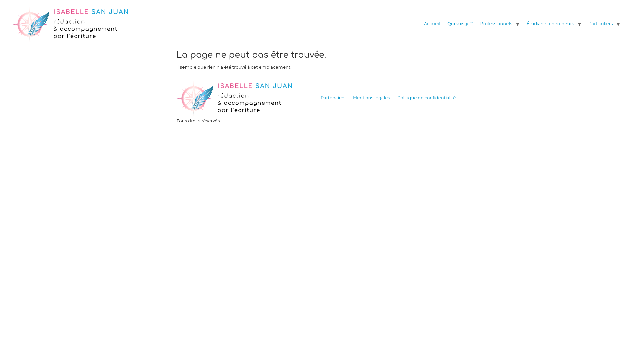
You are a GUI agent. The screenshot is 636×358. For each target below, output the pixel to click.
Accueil (432, 23)
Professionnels (496, 23)
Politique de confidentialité (427, 97)
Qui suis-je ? (460, 23)
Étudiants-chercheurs (550, 23)
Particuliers (601, 23)
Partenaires (333, 97)
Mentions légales (371, 97)
